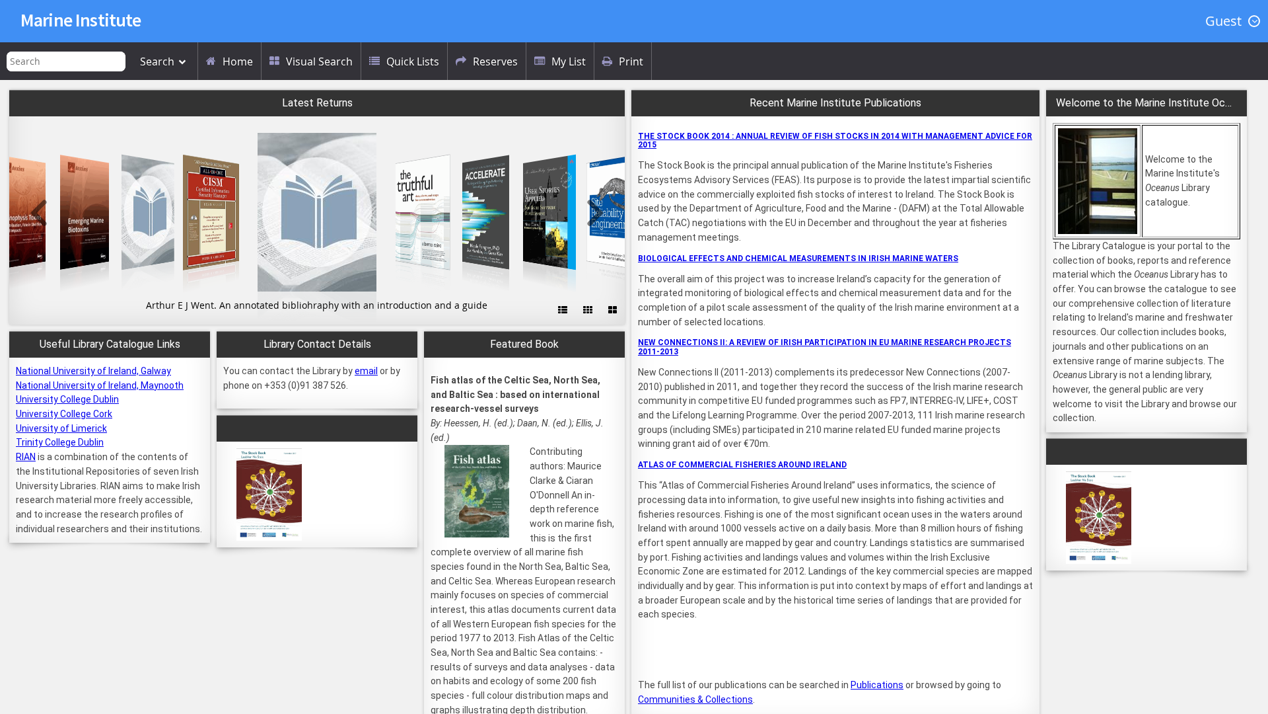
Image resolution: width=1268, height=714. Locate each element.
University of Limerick (61, 428)
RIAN (26, 457)
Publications (877, 685)
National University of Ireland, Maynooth (100, 385)
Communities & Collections (695, 699)
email (366, 371)
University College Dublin (67, 399)
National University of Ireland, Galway (93, 371)
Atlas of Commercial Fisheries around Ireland (742, 464)
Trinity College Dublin (60, 442)
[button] (1231, 21)
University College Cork (64, 414)
